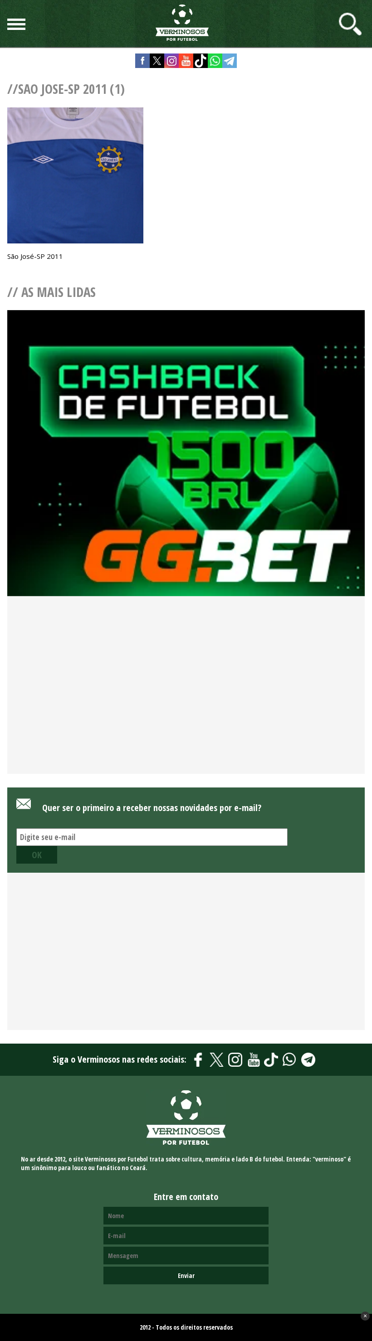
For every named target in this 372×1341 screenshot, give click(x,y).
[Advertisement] (186, 699)
